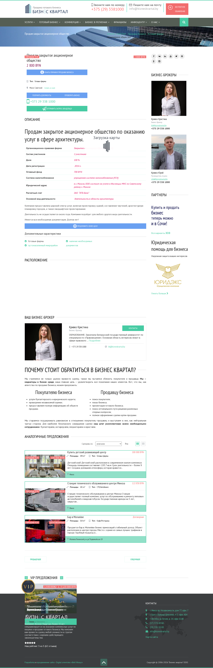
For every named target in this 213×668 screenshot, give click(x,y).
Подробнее (94, 340)
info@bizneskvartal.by (143, 9)
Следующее (135, 559)
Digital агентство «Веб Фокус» (69, 662)
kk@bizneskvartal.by (116, 346)
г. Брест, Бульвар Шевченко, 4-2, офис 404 (168, 614)
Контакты (133, 328)
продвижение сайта (45, 662)
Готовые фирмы (155, 33)
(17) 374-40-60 (157, 623)
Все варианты (158, 233)
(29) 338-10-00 (157, 627)
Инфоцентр (138, 22)
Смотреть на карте (49, 88)
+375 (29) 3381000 (107, 9)
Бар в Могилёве (75, 517)
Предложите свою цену (87, 226)
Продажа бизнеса (137, 33)
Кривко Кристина (78, 327)
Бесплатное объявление (180, 9)
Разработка (30, 662)
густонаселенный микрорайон (43, 245)
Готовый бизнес (48, 22)
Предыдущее (35, 559)
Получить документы (41, 95)
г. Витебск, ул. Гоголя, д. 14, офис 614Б (167, 618)
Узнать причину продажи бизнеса (59, 72)
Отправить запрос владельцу (59, 108)
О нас (154, 22)
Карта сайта (152, 636)
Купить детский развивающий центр (86, 452)
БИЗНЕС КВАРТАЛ (116, 33)
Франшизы (120, 22)
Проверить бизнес (72, 95)
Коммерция (72, 22)
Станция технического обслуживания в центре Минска (96, 483)
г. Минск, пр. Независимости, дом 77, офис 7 (169, 610)
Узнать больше (159, 293)
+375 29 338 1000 (42, 101)
